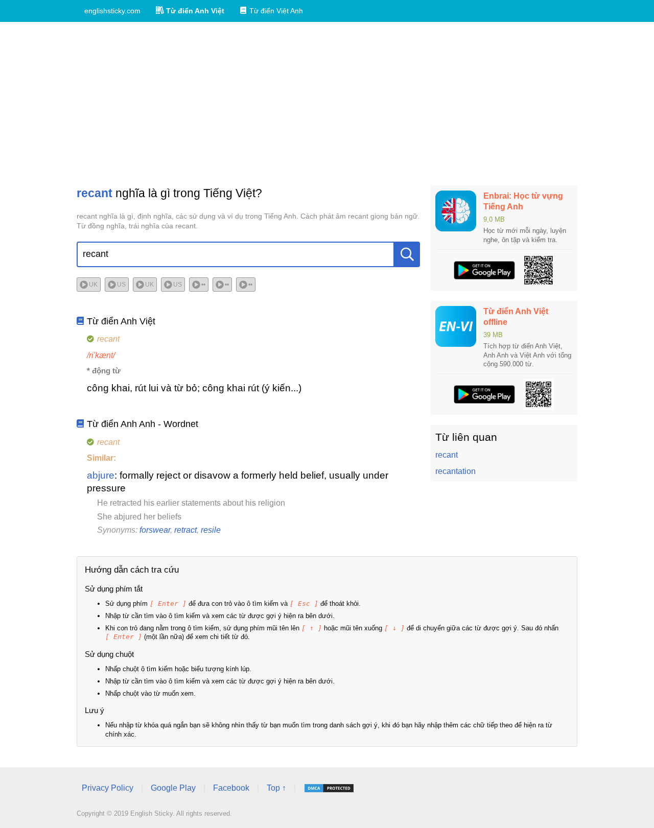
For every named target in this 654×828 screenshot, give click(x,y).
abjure (100, 475)
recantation (455, 471)
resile (211, 530)
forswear (154, 530)
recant (446, 455)
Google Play (173, 788)
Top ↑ (276, 788)
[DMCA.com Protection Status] (329, 788)
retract (185, 530)
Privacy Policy (107, 788)
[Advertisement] (327, 103)
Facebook (231, 788)
